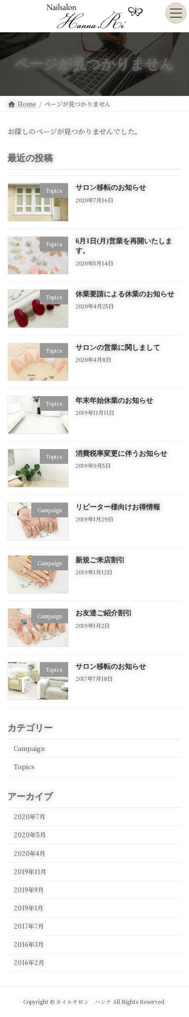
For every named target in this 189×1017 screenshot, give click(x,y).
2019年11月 (30, 871)
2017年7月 (29, 926)
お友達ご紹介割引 (104, 613)
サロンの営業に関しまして (118, 347)
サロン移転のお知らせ (111, 187)
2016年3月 (29, 944)
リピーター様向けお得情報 (118, 506)
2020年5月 (30, 834)
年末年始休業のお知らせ (114, 400)
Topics (24, 766)
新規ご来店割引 (100, 560)
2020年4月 (29, 853)
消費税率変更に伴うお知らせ (121, 453)
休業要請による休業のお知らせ (125, 294)
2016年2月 (29, 962)
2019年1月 (28, 908)
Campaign (29, 748)
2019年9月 (29, 889)
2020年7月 (29, 816)
